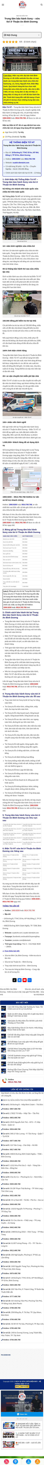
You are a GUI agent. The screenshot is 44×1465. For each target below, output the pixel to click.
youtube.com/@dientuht (22, 940)
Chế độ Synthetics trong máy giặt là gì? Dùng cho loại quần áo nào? (25, 1057)
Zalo (29, 980)
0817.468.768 (15, 1149)
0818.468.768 (15, 1161)
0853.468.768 (15, 1118)
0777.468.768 (15, 1296)
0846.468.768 (15, 1216)
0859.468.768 (15, 1239)
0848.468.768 (15, 1173)
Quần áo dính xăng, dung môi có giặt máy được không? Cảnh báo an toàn (26, 1015)
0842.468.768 (15, 1227)
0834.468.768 (15, 1129)
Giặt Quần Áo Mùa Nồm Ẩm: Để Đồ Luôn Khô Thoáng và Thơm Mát (25, 1022)
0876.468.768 (15, 1273)
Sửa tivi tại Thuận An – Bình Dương (18, 962)
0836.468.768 (15, 1262)
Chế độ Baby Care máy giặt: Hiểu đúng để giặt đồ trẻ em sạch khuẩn (25, 1043)
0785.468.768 (15, 1328)
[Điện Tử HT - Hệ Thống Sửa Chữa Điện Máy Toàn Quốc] (22, 5)
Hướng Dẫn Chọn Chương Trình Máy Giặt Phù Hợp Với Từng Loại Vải (25, 1070)
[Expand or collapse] (38, 35)
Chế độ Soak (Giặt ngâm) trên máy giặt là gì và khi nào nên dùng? (25, 1064)
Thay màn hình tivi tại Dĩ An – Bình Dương (21, 966)
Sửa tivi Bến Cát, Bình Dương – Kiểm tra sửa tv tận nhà (11, 991)
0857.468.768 (15, 1109)
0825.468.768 (15, 1285)
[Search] (41, 5)
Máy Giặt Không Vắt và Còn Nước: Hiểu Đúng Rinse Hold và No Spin (25, 1029)
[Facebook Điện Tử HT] (20, 980)
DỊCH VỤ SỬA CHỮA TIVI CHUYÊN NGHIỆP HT (22, 1100)
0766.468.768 (15, 1319)
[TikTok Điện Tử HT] (14, 980)
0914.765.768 (14, 1082)
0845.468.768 (15, 1184)
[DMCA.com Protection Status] (22, 1386)
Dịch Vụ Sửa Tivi (22, 15)
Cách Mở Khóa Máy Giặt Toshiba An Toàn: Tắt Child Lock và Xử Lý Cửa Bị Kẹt (25, 1008)
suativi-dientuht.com (31, 933)
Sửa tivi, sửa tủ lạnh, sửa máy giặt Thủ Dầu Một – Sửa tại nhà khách (33, 991)
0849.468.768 (15, 1204)
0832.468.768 (15, 1195)
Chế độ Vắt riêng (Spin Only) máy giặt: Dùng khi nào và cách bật (26, 1036)
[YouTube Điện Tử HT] (25, 980)
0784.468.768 (15, 1340)
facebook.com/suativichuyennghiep (26, 936)
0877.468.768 (15, 1141)
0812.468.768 (15, 1250)
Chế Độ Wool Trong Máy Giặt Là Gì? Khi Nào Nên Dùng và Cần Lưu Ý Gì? (25, 1050)
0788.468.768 (15, 1308)
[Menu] (3, 4)
